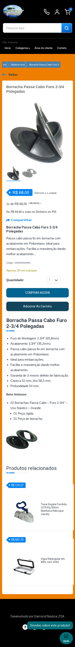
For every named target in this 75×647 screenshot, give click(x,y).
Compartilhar (21, 220)
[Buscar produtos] (66, 28)
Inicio (8, 48)
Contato (61, 48)
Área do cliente (43, 48)
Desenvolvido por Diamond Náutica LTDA (37, 616)
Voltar (13, 74)
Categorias (21, 48)
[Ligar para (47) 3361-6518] (46, 12)
